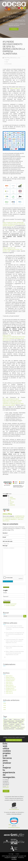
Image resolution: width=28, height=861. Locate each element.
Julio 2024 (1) (9, 691)
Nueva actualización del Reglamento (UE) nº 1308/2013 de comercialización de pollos (15, 634)
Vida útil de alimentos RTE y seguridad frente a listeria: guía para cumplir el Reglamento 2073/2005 (14, 641)
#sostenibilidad (19, 721)
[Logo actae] (21, 841)
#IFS (23, 719)
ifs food (12, 502)
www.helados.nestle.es (14, 827)
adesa (11, 497)
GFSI (11, 503)
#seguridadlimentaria (9, 721)
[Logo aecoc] (7, 835)
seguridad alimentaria (9, 728)
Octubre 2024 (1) (10, 688)
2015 (4, 703)
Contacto (17, 853)
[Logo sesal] (14, 841)
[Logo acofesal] (7, 841)
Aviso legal (11, 853)
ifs (10, 500)
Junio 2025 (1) (9, 683)
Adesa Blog (7, 57)
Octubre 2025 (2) (10, 680)
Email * (4, 537)
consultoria (12, 498)
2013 (4, 707)
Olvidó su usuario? (10, 605)
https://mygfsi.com (15, 88)
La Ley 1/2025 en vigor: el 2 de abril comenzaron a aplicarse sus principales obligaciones (15, 627)
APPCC (20, 722)
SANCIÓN (12, 505)
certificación (17, 725)
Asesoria (6, 724)
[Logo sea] (14, 848)
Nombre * (5, 533)
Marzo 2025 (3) (9, 685)
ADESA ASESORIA (13, 722)
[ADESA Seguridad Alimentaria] (14, 6)
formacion (13, 727)
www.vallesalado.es (14, 809)
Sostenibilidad (19, 728)
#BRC (10, 719)
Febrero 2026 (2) (10, 677)
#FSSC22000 (17, 719)
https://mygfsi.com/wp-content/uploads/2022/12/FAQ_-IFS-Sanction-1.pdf (12, 249)
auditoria (12, 724)
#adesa (6, 719)
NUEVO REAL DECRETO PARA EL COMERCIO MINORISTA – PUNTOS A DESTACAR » (13, 519)
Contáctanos (14, 29)
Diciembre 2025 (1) (10, 679)
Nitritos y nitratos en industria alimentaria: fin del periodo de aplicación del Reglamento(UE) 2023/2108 (15, 653)
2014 (4, 705)
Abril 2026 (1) (9, 676)
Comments (9, 63)
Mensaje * (5, 545)
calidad (18, 724)
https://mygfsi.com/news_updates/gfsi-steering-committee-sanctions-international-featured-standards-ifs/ (14, 224)
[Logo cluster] (21, 835)
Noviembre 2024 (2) (11, 686)
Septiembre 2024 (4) (11, 690)
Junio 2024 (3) (9, 693)
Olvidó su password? (11, 604)
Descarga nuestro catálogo (14, 740)
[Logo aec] (14, 835)
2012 (4, 709)
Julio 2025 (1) (9, 682)
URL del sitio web (7, 541)
